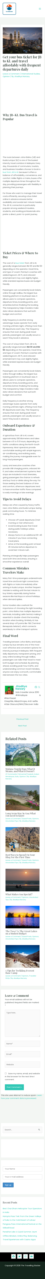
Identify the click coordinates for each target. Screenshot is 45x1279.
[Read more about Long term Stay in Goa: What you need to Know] (22, 797)
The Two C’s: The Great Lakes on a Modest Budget (21, 932)
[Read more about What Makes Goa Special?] (22, 880)
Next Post (22, 725)
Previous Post (22, 719)
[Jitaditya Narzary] (9, 690)
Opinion (6, 76)
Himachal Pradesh (25, 774)
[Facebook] (35, 687)
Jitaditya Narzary (21, 688)
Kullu (17, 776)
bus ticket (20, 263)
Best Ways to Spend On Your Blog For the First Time (20, 856)
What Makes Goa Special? (19, 894)
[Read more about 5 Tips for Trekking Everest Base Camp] (22, 956)
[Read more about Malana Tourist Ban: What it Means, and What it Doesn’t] (22, 754)
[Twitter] (39, 687)
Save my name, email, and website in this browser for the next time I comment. (22, 1076)
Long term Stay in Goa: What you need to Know (21, 814)
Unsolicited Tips (12, 821)
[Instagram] (25, 1256)
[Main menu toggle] (39, 8)
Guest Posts (27, 819)
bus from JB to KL (10, 172)
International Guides (31, 74)
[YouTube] (31, 1256)
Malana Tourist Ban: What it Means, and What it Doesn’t (20, 770)
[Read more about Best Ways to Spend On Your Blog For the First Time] (22, 839)
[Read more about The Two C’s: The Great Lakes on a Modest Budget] (22, 917)
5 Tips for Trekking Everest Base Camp (20, 971)
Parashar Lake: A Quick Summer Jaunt (20, 1232)
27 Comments (11, 774)
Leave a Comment (11, 74)
